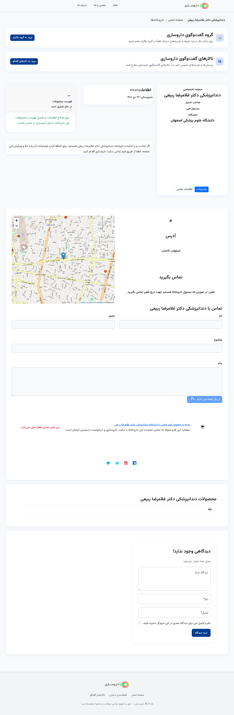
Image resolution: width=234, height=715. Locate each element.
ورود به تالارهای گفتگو (24, 61)
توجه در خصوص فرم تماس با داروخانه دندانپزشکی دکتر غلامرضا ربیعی (152, 425)
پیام (220, 363)
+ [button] (16, 220)
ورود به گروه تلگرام (22, 38)
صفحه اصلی (175, 20)
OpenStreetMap (96, 302)
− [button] (16, 226)
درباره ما (82, 5)
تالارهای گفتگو (97, 695)
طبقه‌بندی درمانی (118, 695)
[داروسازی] (197, 6)
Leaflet (83, 302)
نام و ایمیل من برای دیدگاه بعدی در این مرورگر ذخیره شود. (177, 623)
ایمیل (112, 316)
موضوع (218, 340)
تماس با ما (100, 5)
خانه (115, 5)
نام (220, 316)
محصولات (201, 189)
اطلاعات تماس (184, 189)
